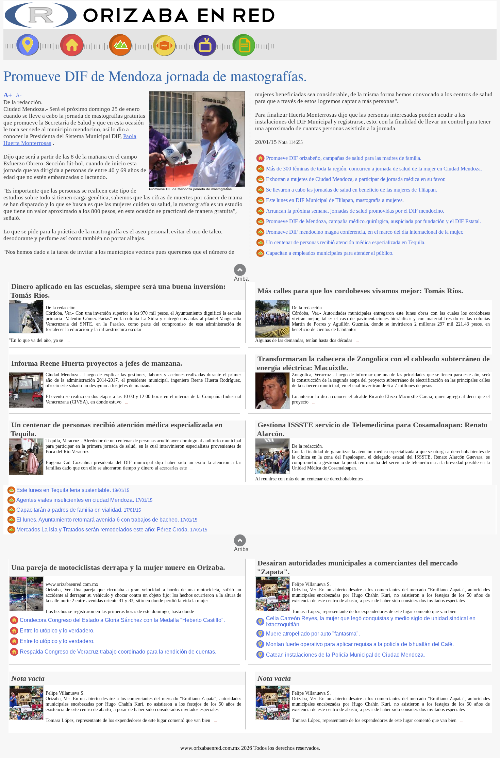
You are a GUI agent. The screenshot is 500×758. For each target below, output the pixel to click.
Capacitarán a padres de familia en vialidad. (78, 510)
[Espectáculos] (202, 44)
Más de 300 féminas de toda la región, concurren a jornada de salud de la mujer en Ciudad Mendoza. (374, 168)
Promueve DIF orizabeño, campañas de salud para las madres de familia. (343, 158)
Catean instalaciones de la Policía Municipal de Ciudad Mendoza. (345, 655)
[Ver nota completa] (26, 331)
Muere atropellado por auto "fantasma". (313, 634)
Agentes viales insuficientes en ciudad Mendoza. (84, 500)
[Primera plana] (25, 44)
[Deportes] (158, 44)
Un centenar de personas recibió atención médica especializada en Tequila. (346, 242)
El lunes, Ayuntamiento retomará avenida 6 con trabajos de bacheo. (106, 520)
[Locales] (70, 44)
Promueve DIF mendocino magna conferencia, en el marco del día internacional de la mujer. (364, 232)
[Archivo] (250, 44)
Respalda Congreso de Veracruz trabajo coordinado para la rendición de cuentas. (118, 652)
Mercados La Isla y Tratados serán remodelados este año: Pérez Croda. (111, 529)
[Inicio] (139, 27)
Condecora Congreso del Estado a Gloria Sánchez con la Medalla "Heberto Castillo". (122, 620)
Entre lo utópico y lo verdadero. (57, 630)
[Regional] (114, 44)
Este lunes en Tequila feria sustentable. (72, 490)
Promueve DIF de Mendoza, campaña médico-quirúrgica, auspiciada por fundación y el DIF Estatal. (373, 221)
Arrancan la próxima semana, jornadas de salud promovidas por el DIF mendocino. (355, 211)
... (68, 341)
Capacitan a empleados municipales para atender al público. (330, 253)
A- (19, 95)
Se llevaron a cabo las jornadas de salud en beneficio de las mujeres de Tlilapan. (351, 190)
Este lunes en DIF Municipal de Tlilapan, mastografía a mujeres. (335, 200)
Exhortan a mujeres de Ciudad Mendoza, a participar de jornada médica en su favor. (356, 179)
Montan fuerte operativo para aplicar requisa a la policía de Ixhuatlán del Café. (360, 644)
